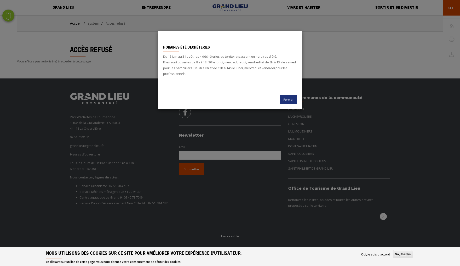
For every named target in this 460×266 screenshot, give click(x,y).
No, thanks (403, 254)
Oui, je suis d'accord (375, 254)
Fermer (288, 99)
